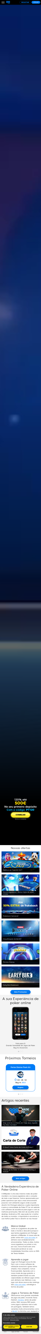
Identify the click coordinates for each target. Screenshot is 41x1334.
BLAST (15, 1311)
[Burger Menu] (3, 2)
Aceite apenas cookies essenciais (12, 1327)
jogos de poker (30, 1237)
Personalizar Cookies (9, 1322)
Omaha (21, 1300)
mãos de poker (20, 1284)
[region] (20, 1322)
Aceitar (29, 1326)
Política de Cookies (14, 1320)
